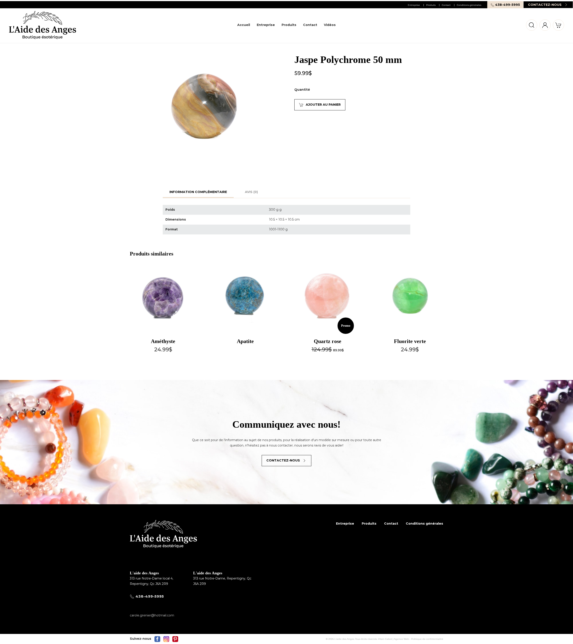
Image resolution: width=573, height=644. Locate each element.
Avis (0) (251, 192)
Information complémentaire (198, 192)
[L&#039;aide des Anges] (163, 541)
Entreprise (414, 5)
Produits (431, 5)
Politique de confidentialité (427, 639)
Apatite (245, 341)
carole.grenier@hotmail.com (152, 615)
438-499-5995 (507, 5)
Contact (446, 5)
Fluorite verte (410, 341)
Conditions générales (469, 5)
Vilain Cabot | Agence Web (393, 639)
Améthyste (163, 341)
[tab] (196, 192)
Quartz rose (327, 341)
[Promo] (327, 297)
